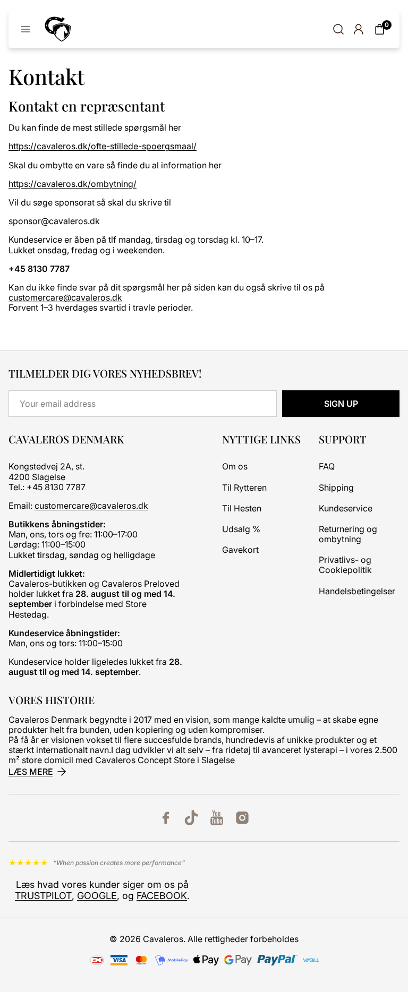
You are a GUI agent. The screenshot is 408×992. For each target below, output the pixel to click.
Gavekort (240, 550)
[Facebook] (165, 817)
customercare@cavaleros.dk (65, 298)
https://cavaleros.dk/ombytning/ (72, 184)
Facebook (162, 895)
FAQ (327, 466)
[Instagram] (242, 817)
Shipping (336, 488)
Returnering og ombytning (348, 534)
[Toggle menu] (25, 29)
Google (97, 895)
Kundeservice (345, 508)
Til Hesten (241, 508)
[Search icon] (338, 29)
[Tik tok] (191, 817)
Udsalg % (241, 529)
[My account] (358, 29)
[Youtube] (216, 817)
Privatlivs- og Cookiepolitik (345, 565)
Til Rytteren (244, 488)
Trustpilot (43, 895)
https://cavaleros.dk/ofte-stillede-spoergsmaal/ (102, 146)
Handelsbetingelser (357, 591)
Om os (235, 466)
